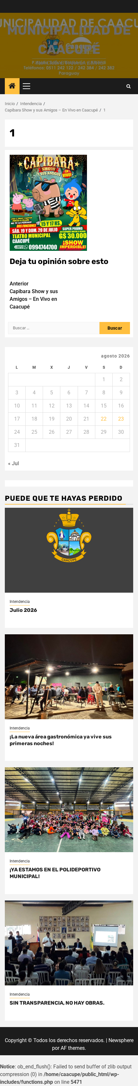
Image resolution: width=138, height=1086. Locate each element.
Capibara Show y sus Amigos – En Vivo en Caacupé (34, 295)
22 (104, 419)
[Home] (12, 86)
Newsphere (121, 1040)
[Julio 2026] (69, 550)
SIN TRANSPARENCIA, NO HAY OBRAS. (57, 1003)
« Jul (13, 463)
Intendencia (20, 601)
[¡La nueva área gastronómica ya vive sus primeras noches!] (69, 676)
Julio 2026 (23, 610)
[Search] (129, 86)
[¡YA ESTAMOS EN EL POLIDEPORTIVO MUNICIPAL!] (69, 809)
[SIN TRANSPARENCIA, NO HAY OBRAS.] (69, 943)
